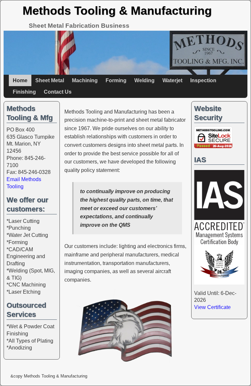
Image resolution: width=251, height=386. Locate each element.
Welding (144, 80)
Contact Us (58, 92)
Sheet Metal (49, 80)
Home (20, 80)
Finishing (24, 92)
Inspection (203, 80)
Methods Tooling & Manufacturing (117, 10)
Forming (116, 80)
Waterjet (172, 80)
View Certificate (212, 307)
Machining (85, 80)
